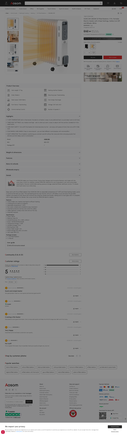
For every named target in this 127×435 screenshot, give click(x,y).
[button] (3, 432)
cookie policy (19, 431)
